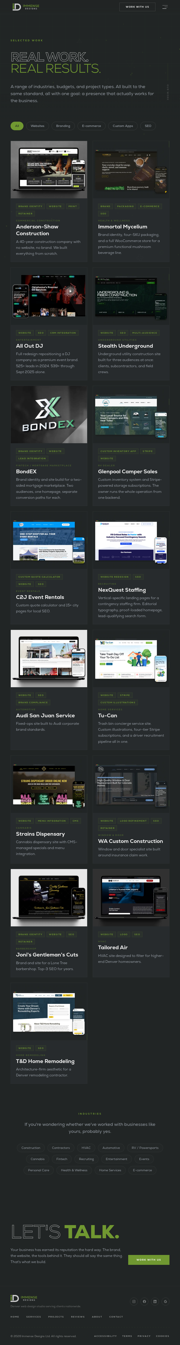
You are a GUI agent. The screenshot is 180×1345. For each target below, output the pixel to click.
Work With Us (137, 6)
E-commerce (91, 126)
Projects (56, 1316)
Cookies (162, 1336)
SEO (148, 126)
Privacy (144, 1336)
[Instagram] (134, 1301)
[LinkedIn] (155, 1301)
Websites (37, 126)
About (97, 1316)
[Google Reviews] (165, 1301)
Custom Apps (123, 126)
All (17, 126)
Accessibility (105, 1336)
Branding (63, 126)
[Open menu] (165, 7)
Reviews (78, 1316)
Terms (127, 1336)
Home (15, 1316)
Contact (116, 1316)
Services (33, 1316)
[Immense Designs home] (26, 7)
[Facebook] (144, 1301)
